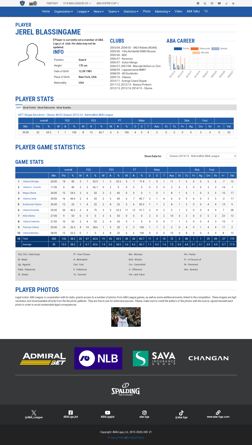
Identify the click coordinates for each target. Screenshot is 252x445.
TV (206, 11)
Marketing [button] (161, 11)
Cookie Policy (135, 437)
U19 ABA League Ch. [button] (76, 3)
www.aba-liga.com (218, 416)
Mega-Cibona (29, 193)
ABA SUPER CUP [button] (106, 3)
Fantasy (52, 3)
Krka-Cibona (29, 216)
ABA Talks (193, 11)
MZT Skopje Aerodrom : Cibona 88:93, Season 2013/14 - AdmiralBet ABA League (65, 114)
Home (46, 11)
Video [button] (178, 11)
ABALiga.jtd (70, 416)
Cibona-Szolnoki (31, 210)
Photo (147, 11)
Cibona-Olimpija (31, 181)
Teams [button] (112, 11)
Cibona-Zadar (30, 198)
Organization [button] (62, 11)
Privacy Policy (116, 437)
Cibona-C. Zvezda (32, 187)
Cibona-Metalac (31, 233)
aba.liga (144, 416)
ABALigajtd (107, 416)
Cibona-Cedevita (31, 221)
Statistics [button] (130, 11)
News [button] (97, 11)
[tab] (18, 107)
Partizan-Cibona (31, 227)
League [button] (82, 11)
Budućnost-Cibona (32, 204)
